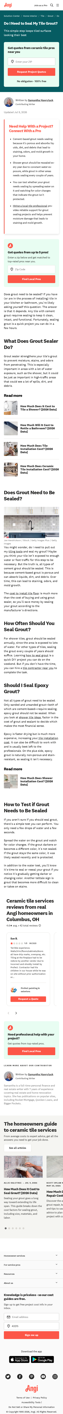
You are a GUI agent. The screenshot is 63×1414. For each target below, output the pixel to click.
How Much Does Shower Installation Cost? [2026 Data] (36, 781)
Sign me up (31, 1335)
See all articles (17, 1148)
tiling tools (15, 551)
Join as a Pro (40, 5)
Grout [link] (50, 15)
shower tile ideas (30, 717)
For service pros (12, 1264)
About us (8, 1283)
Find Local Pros (31, 279)
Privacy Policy (40, 1397)
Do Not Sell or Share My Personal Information (32, 1407)
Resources (9, 1274)
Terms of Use (23, 1397)
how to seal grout (37, 655)
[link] (28, 969)
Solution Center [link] (12, 15)
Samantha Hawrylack (40, 100)
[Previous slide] (8, 1013)
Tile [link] (42, 15)
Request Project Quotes (31, 72)
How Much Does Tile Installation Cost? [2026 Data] (36, 449)
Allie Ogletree (13, 1183)
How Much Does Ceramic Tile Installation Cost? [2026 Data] (39, 469)
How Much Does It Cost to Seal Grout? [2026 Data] (21, 1191)
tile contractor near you (38, 668)
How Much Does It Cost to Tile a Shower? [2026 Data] (38, 408)
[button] (8, 1013)
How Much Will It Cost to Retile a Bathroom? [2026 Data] (37, 428)
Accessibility (31, 1402)
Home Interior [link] (30, 15)
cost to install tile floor (24, 593)
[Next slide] (16, 1013)
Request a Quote (28, 999)
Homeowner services (14, 1255)
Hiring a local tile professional (30, 205)
